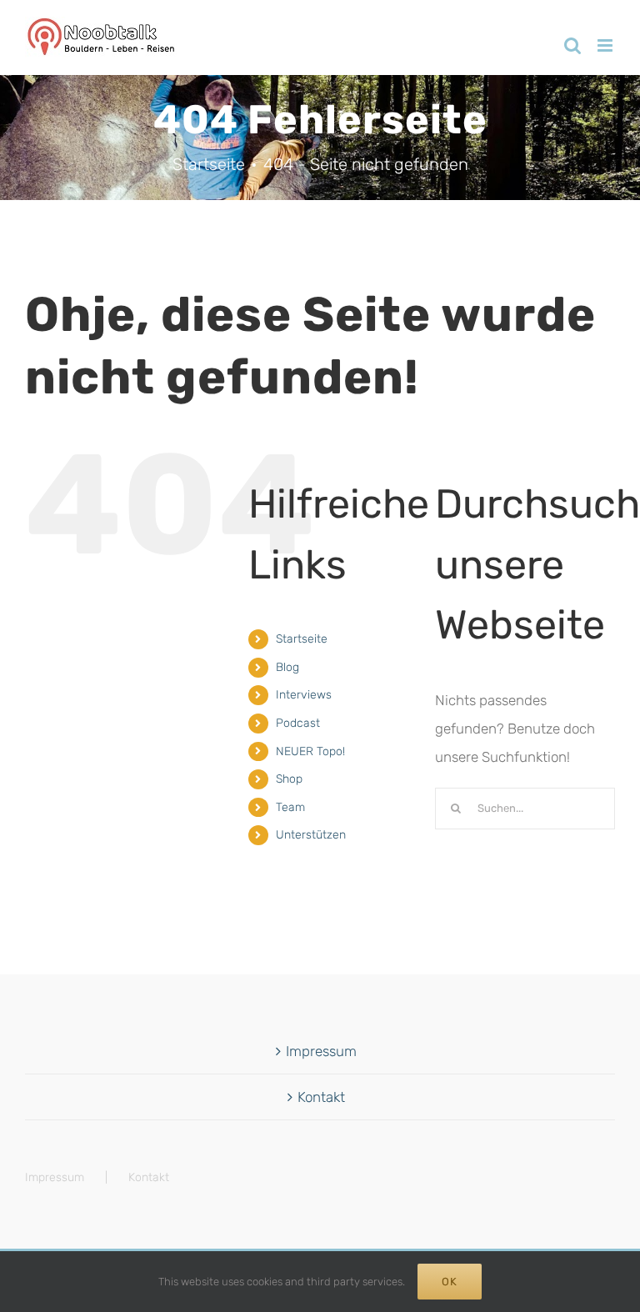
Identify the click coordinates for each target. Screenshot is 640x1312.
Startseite (302, 639)
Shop (289, 779)
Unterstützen (311, 835)
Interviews (304, 695)
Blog (287, 667)
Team (290, 807)
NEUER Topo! (310, 751)
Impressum (321, 1051)
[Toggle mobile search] (572, 45)
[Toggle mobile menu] (606, 45)
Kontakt (321, 1097)
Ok (450, 1281)
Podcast (298, 723)
